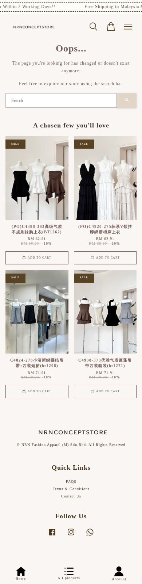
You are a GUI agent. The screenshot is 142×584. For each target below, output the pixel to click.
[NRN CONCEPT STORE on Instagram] (71, 536)
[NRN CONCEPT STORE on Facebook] (52, 536)
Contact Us (71, 496)
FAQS (71, 482)
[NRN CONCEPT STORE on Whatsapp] (90, 536)
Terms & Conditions (71, 489)
